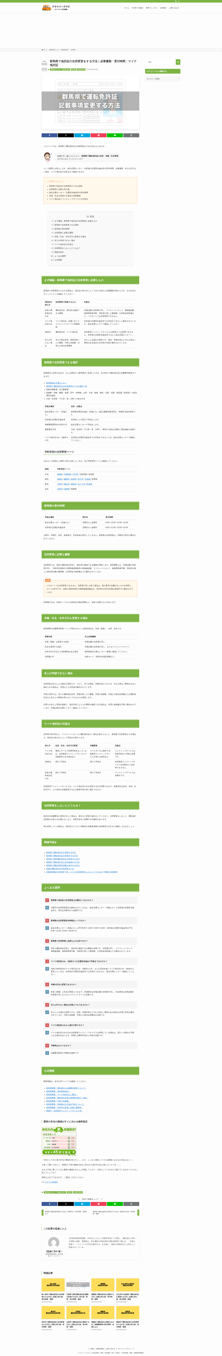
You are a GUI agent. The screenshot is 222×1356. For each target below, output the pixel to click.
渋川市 (75, 474)
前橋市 (60, 474)
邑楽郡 (89, 484)
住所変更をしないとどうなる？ (67, 248)
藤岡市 (67, 479)
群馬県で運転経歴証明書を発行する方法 (63, 865)
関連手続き (59, 252)
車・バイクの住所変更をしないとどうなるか (84, 872)
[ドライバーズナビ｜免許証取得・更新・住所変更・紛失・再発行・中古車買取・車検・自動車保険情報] (57, 7)
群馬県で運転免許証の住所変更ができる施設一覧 (66, 386)
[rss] (175, 1)
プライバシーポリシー (125, 1349)
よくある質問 (60, 256)
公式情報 (58, 260)
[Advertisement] (111, 30)
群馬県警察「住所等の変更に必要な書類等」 (64, 1108)
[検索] (178, 1)
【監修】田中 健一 (53, 1251)
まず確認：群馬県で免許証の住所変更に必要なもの (76, 221)
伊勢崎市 (67, 474)
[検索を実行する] (178, 62)
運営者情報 (100, 1349)
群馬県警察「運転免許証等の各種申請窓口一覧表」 (67, 1098)
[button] (49, 135)
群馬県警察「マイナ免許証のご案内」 (62, 1095)
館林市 (74, 484)
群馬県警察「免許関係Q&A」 (58, 1091)
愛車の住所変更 (111, 872)
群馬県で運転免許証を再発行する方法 (62, 856)
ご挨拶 (91, 1349)
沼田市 (60, 489)
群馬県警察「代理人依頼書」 (58, 1101)
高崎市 (60, 479)
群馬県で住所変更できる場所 (67, 225)
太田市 (60, 484)
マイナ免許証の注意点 (64, 244)
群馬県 (73, 69)
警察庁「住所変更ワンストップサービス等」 (64, 1111)
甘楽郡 (87, 479)
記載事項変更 (81, 69)
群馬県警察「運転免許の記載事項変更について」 (66, 1088)
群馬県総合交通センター (56, 383)
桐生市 (67, 484)
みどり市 (81, 484)
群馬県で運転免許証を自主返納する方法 (63, 862)
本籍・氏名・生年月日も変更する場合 (70, 237)
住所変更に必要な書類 (64, 233)
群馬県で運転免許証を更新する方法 (61, 853)
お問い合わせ (110, 1349)
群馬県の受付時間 (62, 229)
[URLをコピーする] (131, 135)
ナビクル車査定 (51, 1182)
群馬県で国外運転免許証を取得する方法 (63, 859)
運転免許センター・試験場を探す (60, 69)
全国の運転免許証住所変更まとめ (60, 869)
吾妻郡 (67, 489)
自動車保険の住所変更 (55, 872)
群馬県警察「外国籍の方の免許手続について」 (65, 1104)
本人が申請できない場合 (65, 240)
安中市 (80, 479)
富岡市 (74, 479)
